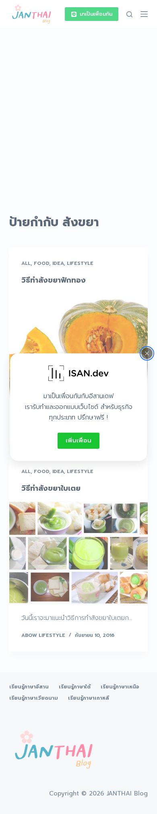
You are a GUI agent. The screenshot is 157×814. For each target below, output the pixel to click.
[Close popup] (147, 353)
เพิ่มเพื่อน (78, 440)
